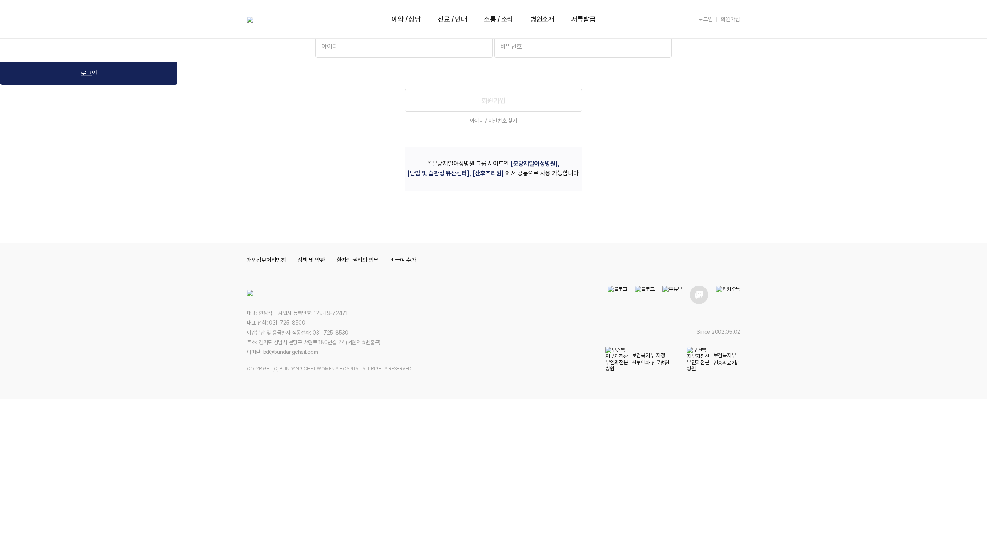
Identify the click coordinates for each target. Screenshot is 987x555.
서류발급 (583, 19)
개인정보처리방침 (266, 260)
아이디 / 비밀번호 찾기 (493, 121)
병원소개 (542, 19)
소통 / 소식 (498, 19)
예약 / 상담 (406, 19)
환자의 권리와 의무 (358, 260)
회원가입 (730, 19)
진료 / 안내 (452, 19)
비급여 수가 (403, 260)
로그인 (705, 19)
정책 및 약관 (311, 260)
